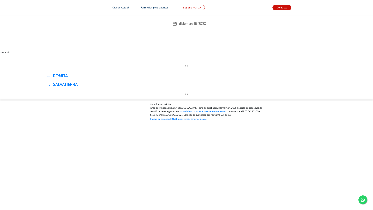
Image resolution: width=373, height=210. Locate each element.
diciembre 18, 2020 (192, 23)
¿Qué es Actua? (120, 7)
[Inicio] (98, 7)
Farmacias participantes (154, 7)
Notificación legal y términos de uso (189, 119)
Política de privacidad (160, 119)
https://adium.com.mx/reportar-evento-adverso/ (203, 111)
